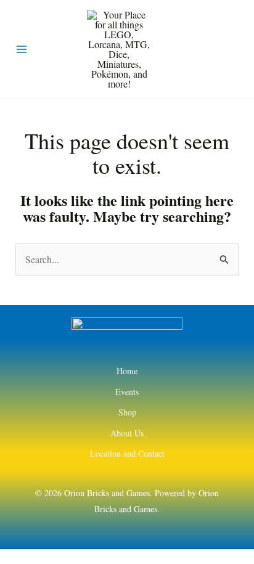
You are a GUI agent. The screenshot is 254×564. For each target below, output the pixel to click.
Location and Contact (127, 453)
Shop (127, 412)
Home (127, 371)
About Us (127, 433)
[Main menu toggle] (22, 49)
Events (127, 392)
